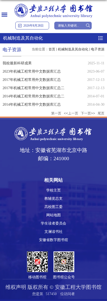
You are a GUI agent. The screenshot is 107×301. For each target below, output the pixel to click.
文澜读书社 (53, 232)
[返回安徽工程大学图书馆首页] (53, 4)
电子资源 (97, 49)
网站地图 (53, 215)
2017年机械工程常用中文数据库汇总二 (33, 88)
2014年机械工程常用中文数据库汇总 (32, 104)
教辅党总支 (53, 198)
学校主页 (53, 190)
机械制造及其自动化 (73, 49)
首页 (52, 49)
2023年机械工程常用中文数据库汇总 (32, 71)
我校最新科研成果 (17, 63)
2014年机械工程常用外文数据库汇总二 (33, 96)
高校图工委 (53, 207)
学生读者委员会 (53, 223)
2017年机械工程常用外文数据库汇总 (32, 80)
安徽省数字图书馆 (53, 240)
